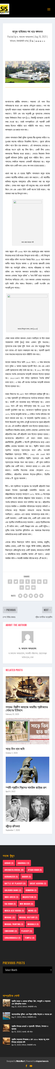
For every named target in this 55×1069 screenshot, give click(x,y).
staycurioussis (42, 1061)
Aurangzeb (11, 876)
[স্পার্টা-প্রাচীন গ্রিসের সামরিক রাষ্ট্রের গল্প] (27, 770)
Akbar (9, 863)
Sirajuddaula (12, 937)
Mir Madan (26, 903)
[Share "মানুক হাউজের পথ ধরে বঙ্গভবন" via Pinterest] (33, 582)
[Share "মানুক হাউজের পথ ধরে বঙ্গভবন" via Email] (28, 587)
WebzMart (20, 1061)
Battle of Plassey (15, 883)
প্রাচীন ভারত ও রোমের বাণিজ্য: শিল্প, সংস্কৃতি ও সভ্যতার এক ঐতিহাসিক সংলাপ (31, 1002)
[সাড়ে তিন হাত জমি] (27, 731)
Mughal (10, 917)
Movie (32, 910)
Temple (29, 937)
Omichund (11, 930)
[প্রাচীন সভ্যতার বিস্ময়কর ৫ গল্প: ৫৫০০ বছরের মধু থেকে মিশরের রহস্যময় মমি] (6, 1041)
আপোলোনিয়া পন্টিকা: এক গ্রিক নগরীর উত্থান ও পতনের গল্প (32, 1014)
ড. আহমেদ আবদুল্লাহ (25, 36)
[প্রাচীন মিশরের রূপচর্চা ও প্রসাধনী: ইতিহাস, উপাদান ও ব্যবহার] (6, 1028)
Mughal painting (14, 924)
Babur (26, 876)
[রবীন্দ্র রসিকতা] (27, 808)
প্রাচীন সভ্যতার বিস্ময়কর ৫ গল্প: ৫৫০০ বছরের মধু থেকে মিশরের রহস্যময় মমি (30, 1040)
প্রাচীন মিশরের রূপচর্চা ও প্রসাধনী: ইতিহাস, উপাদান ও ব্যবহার (30, 1027)
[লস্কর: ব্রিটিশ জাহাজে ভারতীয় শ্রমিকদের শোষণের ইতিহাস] (27, 689)
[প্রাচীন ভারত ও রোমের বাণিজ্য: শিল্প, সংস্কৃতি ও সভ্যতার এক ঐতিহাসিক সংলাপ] (6, 1003)
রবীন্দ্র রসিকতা (13, 826)
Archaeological (14, 869)
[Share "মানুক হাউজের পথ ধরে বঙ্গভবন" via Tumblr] (28, 582)
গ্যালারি (24, 1031)
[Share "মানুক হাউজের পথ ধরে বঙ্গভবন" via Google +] (22, 582)
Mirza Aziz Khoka (14, 910)
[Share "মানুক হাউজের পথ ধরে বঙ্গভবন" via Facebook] (10, 582)
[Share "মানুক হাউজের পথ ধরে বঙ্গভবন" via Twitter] (16, 582)
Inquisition (29, 896)
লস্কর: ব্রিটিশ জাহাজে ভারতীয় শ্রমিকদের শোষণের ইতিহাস (27, 708)
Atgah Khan (35, 869)
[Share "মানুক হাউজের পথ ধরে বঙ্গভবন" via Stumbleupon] (22, 587)
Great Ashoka (38, 883)
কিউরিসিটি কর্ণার (22, 41)
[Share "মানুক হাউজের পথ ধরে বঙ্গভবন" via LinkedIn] (39, 582)
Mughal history (28, 917)
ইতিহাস (13, 41)
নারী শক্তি (30, 1031)
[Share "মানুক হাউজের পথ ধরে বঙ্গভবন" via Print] (33, 587)
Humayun (31, 890)
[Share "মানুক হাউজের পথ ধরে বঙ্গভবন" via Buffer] (45, 582)
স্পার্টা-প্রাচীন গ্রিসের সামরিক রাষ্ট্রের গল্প (26, 787)
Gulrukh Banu (13, 890)
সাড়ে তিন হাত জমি (15, 748)
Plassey (26, 930)
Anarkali (23, 863)
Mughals (33, 924)
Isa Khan (10, 903)
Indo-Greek (11, 896)
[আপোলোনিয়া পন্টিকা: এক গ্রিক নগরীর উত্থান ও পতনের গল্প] (6, 1016)
